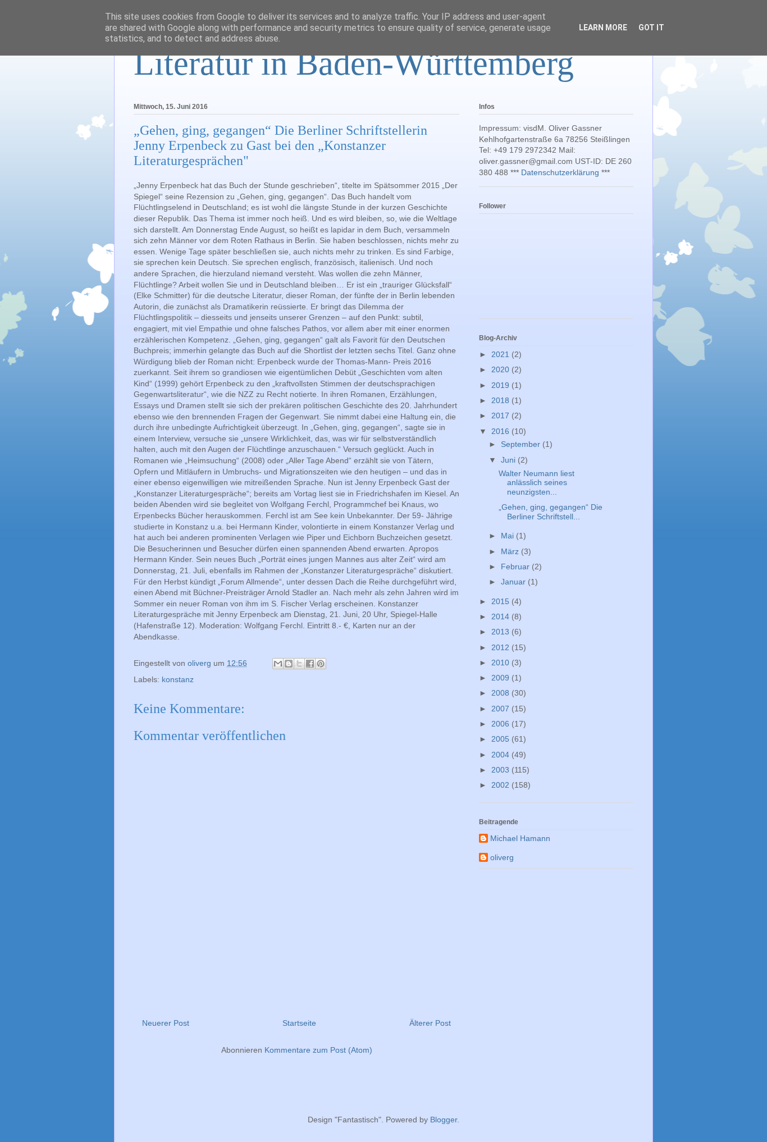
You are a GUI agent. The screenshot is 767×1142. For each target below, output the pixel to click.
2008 (501, 692)
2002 (501, 784)
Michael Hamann (520, 838)
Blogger (443, 1119)
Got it (651, 27)
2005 (501, 738)
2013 (501, 631)
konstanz (178, 679)
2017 (501, 415)
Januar (514, 581)
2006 (501, 723)
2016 (501, 431)
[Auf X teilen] (299, 663)
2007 (501, 708)
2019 (501, 385)
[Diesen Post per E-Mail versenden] (278, 663)
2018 (501, 400)
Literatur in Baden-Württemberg (354, 63)
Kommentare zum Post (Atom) (318, 1049)
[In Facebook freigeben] (310, 663)
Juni (509, 459)
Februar (516, 566)
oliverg (502, 857)
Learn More (603, 27)
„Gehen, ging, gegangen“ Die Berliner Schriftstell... (550, 512)
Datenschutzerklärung (560, 172)
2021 (501, 354)
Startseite (299, 1022)
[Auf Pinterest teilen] (320, 663)
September (521, 444)
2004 (501, 754)
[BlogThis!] (288, 663)
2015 (501, 601)
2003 (501, 769)
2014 (501, 616)
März (511, 551)
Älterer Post (430, 1022)
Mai (508, 535)
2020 (501, 369)
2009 (501, 677)
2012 (501, 647)
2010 (501, 662)
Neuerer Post (165, 1022)
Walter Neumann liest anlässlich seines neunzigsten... (536, 483)
